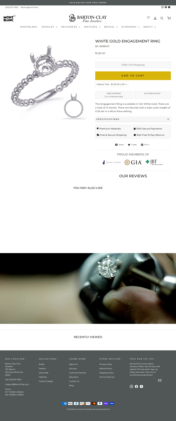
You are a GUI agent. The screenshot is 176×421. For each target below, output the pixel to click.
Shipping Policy (106, 373)
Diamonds (129, 27)
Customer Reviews (77, 373)
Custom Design (46, 381)
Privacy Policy (105, 364)
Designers (69, 27)
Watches (91, 27)
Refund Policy (105, 368)
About (148, 27)
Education (73, 377)
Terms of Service (106, 377)
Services (73, 368)
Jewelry (48, 27)
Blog (71, 385)
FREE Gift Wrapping (133, 64)
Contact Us (74, 381)
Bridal (110, 27)
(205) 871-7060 (11, 7)
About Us (73, 364)
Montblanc (29, 27)
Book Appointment (29, 7)
